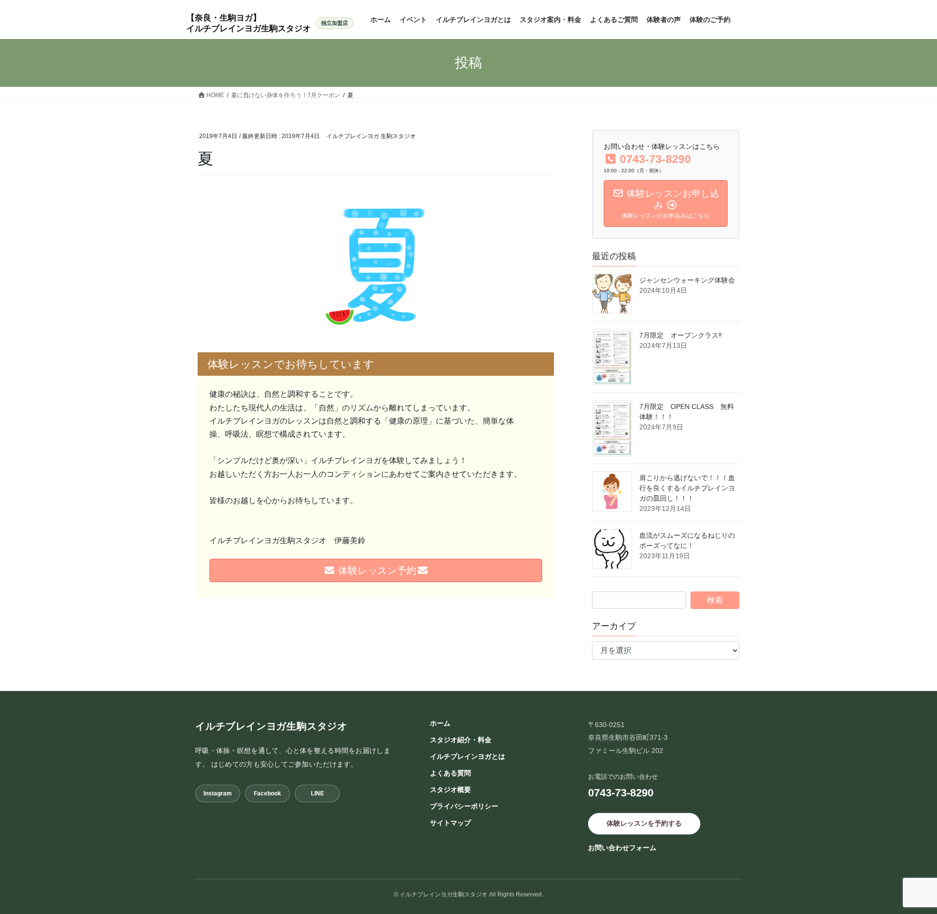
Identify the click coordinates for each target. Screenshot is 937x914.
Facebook (267, 793)
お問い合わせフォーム (622, 848)
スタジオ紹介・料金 (460, 740)
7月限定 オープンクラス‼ (680, 335)
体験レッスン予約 (375, 570)
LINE (317, 793)
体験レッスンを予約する (644, 823)
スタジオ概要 (450, 789)
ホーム (440, 723)
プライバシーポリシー (464, 806)
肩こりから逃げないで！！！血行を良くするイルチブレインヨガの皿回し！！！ (687, 488)
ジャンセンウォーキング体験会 (690, 280)
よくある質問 (450, 773)
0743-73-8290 (620, 793)
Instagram (218, 793)
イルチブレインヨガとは (467, 756)
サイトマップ (450, 823)
